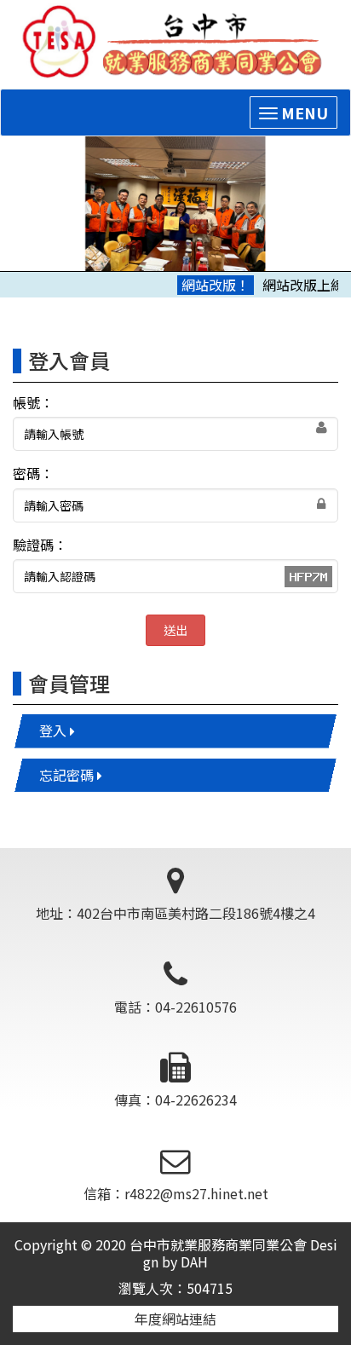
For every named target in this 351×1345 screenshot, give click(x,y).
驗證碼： (40, 545)
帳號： (33, 403)
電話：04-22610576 (175, 1006)
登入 (54, 730)
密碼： (33, 473)
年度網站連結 (175, 1318)
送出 (175, 629)
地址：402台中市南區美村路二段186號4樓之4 (175, 913)
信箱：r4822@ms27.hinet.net (175, 1193)
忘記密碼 (68, 775)
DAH (194, 1261)
